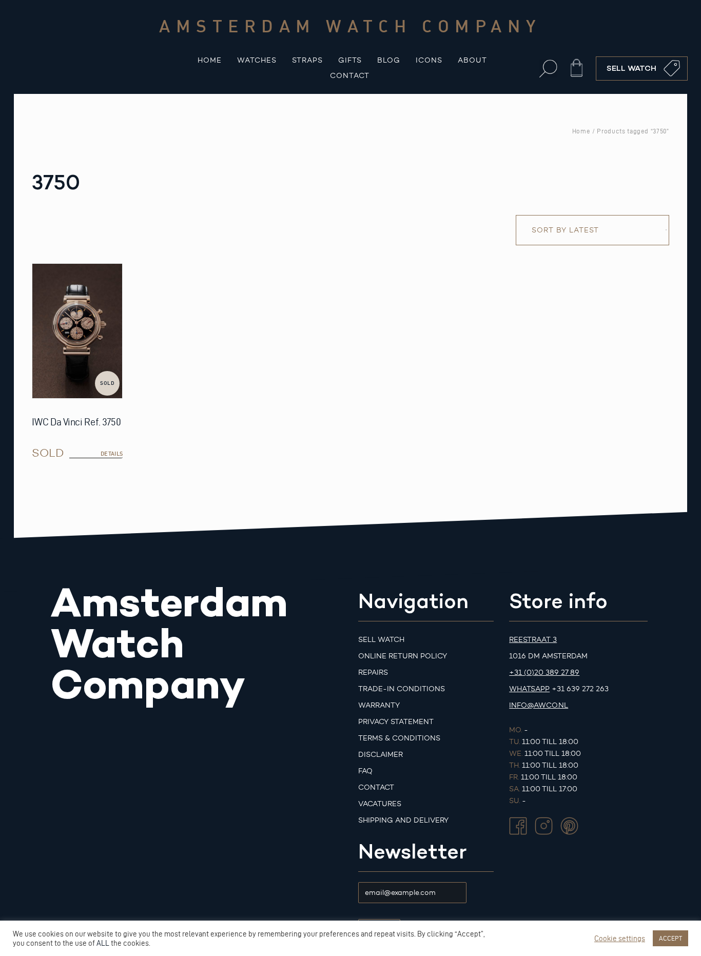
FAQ (365, 771)
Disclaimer (380, 754)
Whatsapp (529, 689)
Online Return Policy (402, 656)
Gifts (350, 60)
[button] (548, 68)
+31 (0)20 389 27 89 (544, 672)
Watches (257, 60)
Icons (429, 60)
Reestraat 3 (533, 639)
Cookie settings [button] (619, 938)
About (472, 60)
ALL (102, 943)
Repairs (373, 672)
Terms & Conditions (399, 738)
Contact (349, 75)
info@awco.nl (538, 705)
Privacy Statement (396, 721)
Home (210, 60)
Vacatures (379, 803)
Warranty (379, 705)
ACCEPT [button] (670, 938)
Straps (307, 60)
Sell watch (381, 639)
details (112, 453)
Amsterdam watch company (350, 25)
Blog (388, 60)
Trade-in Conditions (401, 689)
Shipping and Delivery (403, 820)
